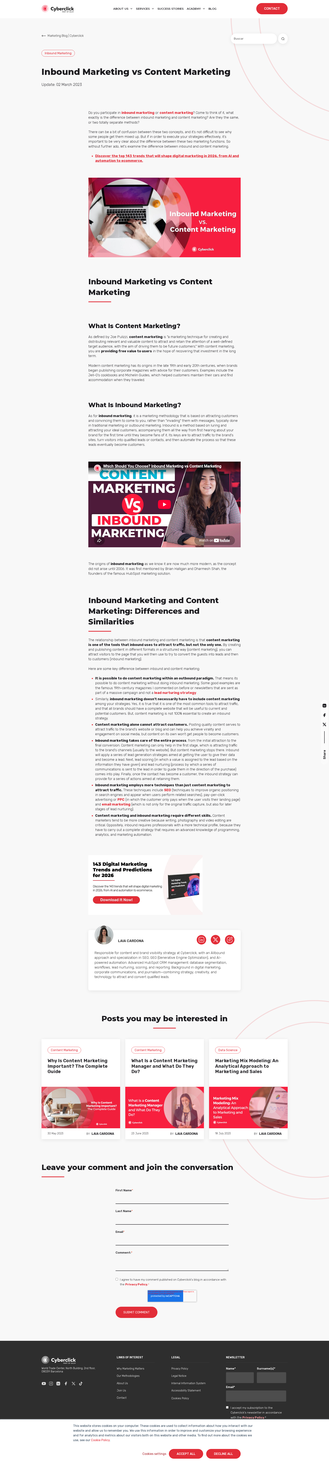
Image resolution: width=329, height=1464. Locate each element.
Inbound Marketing (58, 53)
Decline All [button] (223, 1454)
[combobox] (254, 39)
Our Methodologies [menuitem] (128, 1376)
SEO (167, 790)
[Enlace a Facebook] (66, 1383)
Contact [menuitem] (121, 1397)
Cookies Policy (180, 1398)
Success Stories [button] (170, 8)
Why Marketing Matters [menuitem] (130, 1368)
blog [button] (212, 8)
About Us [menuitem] (122, 1383)
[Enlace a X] (73, 1383)
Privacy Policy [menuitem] (179, 1368)
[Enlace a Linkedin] (58, 1383)
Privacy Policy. (136, 1284)
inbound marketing (137, 113)
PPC (121, 800)
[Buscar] (283, 39)
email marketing (116, 804)
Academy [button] (194, 8)
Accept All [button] (186, 1454)
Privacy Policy (253, 1417)
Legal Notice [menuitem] (178, 1376)
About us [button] (121, 8)
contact (272, 8)
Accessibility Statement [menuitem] (186, 1390)
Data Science (227, 1050)
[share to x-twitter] (324, 724)
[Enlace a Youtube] (44, 1383)
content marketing (176, 113)
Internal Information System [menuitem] (188, 1383)
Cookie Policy (100, 1440)
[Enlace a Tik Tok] (81, 1383)
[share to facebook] (324, 715)
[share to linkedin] (324, 705)
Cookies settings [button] (154, 1454)
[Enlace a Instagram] (51, 1383)
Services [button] (143, 8)
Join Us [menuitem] (121, 1390)
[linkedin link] (201, 939)
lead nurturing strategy (175, 693)
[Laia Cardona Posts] (230, 939)
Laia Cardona (103, 1134)
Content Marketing (64, 1050)
